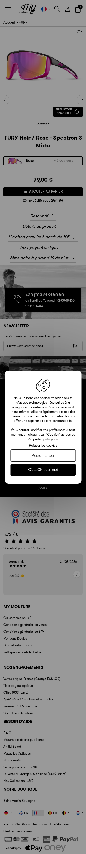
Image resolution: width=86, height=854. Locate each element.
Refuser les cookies (43, 445)
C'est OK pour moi (43, 470)
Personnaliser (43, 455)
